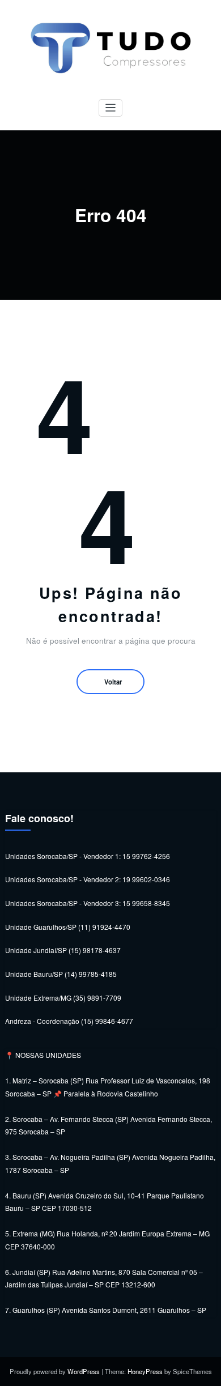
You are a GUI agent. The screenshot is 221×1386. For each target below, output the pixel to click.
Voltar (113, 681)
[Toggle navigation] (111, 108)
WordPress (83, 1371)
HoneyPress (145, 1371)
